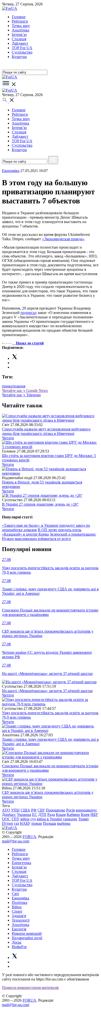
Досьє (17, 942)
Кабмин (73, 814)
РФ (34, 810)
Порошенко (55, 810)
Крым (61, 814)
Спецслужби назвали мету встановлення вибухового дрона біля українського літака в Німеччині (46, 431)
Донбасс (9, 814)
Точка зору (21, 26)
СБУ (41, 810)
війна (24, 819)
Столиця (19, 39)
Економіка (10, 171)
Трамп (83, 819)
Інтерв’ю (19, 34)
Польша (49, 823)
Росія (70, 810)
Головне (18, 17)
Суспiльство (22, 52)
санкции (70, 819)
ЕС (34, 814)
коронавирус (86, 810)
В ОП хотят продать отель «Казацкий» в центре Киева (41, 532)
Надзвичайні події (27, 938)
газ (16, 823)
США (25, 810)
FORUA (29, 837)
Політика (19, 902)
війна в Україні (49, 819)
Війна (17, 907)
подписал (29, 313)
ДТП (42, 814)
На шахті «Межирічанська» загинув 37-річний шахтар (47, 691)
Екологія (19, 929)
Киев (85, 814)
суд (33, 819)
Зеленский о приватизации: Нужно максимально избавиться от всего (49, 536)
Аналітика (20, 30)
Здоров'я (19, 916)
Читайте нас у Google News (25, 390)
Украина (24, 814)
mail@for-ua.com (15, 841)
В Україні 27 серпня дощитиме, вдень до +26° (40, 504)
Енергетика (21, 863)
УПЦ (15, 810)
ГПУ (15, 819)
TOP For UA (22, 48)
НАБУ (25, 823)
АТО (6, 810)
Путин (7, 823)
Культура (19, 57)
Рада (51, 814)
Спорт (17, 911)
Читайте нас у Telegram (21, 395)
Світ (15, 894)
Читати (8, 438)
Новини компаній (27, 933)
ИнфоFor (19, 947)
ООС (6, 819)
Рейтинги (20, 21)
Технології (20, 920)
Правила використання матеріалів (30, 987)
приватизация (13, 386)
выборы (63, 823)
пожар (36, 823)
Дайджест (20, 43)
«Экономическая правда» (63, 239)
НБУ (94, 814)
